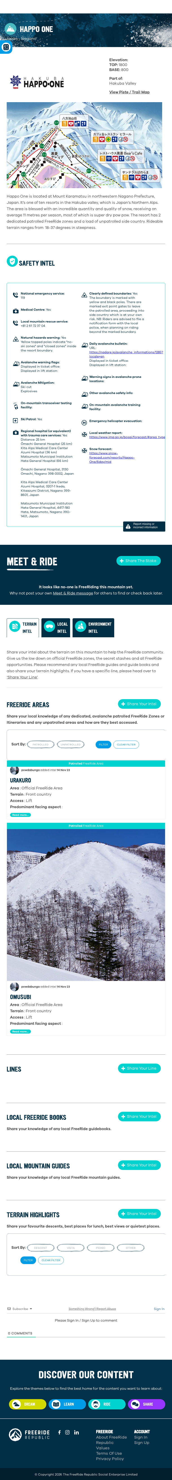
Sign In (159, 1309)
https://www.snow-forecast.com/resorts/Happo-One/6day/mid (112, 457)
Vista (71, 1248)
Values (103, 1448)
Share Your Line (141, 1068)
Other (130, 1248)
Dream (29, 1404)
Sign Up (141, 1442)
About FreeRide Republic (111, 1440)
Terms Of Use (109, 1453)
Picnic (100, 1248)
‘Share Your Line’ (22, 677)
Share (148, 1404)
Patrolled (41, 744)
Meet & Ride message (73, 593)
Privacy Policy (110, 1458)
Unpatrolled (71, 744)
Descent (40, 1248)
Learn (69, 1404)
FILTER (103, 744)
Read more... (20, 815)
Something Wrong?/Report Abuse (92, 1309)
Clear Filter (126, 744)
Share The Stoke (140, 560)
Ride (106, 1404)
